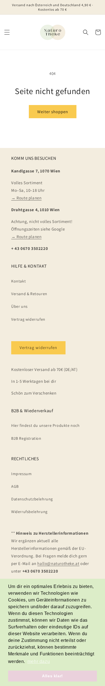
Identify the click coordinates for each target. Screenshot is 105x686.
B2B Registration (26, 438)
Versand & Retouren (29, 293)
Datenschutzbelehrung (32, 499)
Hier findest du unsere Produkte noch (45, 425)
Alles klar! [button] (52, 676)
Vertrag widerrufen (28, 319)
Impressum (21, 473)
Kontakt (18, 281)
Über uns (19, 306)
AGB (15, 486)
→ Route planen (26, 197)
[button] (7, 32)
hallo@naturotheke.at (58, 563)
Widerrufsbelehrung (29, 511)
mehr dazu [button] (38, 661)
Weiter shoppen (52, 111)
